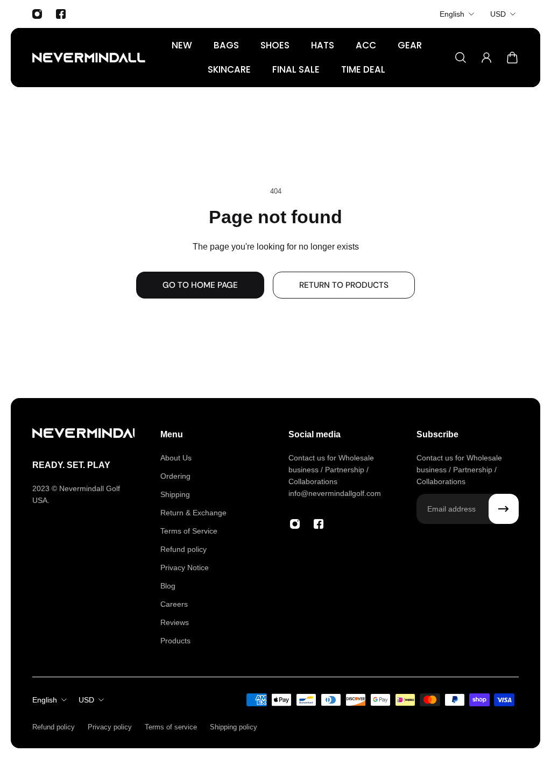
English (452, 14)
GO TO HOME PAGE (200, 285)
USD (498, 14)
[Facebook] (61, 14)
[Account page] (486, 57)
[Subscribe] (504, 509)
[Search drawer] (461, 57)
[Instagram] (37, 14)
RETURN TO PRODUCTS (343, 285)
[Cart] (512, 57)
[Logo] (88, 57)
